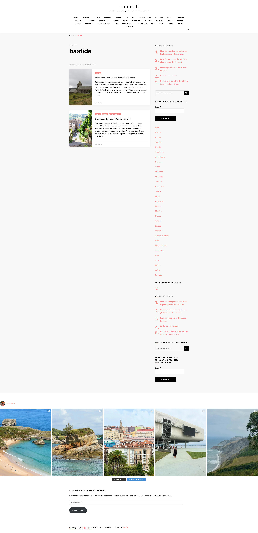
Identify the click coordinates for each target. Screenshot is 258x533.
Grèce (169, 18)
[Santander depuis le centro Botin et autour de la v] (129, 442)
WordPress (88, 529)
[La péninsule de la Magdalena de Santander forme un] (77, 442)
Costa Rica (142, 24)
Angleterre (104, 21)
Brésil (180, 24)
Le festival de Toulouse (169, 76)
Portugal (129, 27)
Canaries (159, 18)
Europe (78, 24)
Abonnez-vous (78, 510)
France (170, 21)
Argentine (136, 21)
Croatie (119, 18)
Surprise (108, 18)
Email (158, 107)
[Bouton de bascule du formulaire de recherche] (188, 29)
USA (152, 24)
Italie (76, 18)
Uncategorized (114, 114)
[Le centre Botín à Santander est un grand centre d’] (180, 442)
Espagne (88, 24)
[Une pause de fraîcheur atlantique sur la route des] (232, 442)
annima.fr (129, 6)
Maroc (170, 24)
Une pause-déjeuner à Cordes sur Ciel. (113, 118)
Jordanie (91, 21)
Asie (116, 24)
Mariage (148, 21)
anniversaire (145, 18)
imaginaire (131, 18)
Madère (159, 21)
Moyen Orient (128, 24)
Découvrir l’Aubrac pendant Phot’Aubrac (115, 77)
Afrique (97, 18)
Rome (125, 21)
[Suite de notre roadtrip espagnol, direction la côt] (25, 442)
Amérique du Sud (103, 24)
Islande (86, 18)
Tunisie (116, 21)
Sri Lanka (79, 21)
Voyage (180, 21)
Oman (161, 24)
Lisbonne (180, 18)
